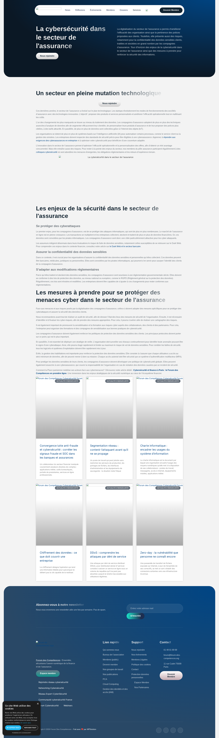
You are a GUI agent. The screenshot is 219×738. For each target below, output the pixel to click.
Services (137, 10)
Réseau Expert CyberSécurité (53, 694)
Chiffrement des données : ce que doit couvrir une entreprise (58, 556)
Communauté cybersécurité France (55, 699)
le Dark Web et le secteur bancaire (125, 246)
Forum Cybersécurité (49, 705)
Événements (95, 10)
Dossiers (124, 10)
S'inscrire (135, 616)
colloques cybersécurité (46, 152)
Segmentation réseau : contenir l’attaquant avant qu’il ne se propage (109, 449)
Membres (110, 10)
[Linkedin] (180, 730)
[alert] (22, 718)
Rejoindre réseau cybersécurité (53, 682)
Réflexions (80, 10)
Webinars (68, 705)
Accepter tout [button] (13, 728)
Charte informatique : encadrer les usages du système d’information (155, 449)
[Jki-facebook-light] (158, 730)
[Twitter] (166, 730)
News (67, 10)
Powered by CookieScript (21, 733)
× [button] (38, 704)
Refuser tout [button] (30, 728)
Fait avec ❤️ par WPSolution (84, 729)
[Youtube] (173, 730)
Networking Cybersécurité (51, 688)
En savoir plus (26, 723)
